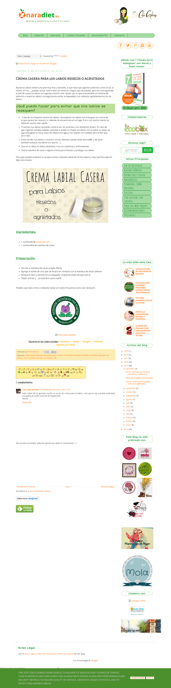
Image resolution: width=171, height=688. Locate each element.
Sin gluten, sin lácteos (133, 199)
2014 (126, 429)
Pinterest (98, 341)
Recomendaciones (134, 210)
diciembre (130, 368)
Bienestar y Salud (55, 355)
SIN (55, 358)
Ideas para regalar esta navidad (139, 378)
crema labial (68, 355)
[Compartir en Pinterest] (55, 352)
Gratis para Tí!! (100, 35)
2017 (126, 358)
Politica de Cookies (65, 653)
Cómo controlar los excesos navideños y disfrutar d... (138, 373)
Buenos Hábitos (133, 170)
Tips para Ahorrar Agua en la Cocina (144, 300)
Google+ (86, 341)
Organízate (130, 180)
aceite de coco (43, 241)
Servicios (55, 35)
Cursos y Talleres (76, 35)
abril (128, 414)
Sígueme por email (65, 344)
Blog (25, 35)
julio (128, 403)
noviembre (131, 388)
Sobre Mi (39, 35)
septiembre (131, 395)
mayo (129, 410)
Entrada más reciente (26, 486)
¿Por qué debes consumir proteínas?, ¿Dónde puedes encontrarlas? (143, 288)
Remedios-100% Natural (133, 186)
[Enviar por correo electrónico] (45, 352)
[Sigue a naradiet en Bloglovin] (27, 499)
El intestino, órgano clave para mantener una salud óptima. (143, 331)
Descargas (130, 215)
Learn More (137, 678)
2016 (126, 362)
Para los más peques (135, 206)
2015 (126, 365)
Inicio (68, 486)
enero (129, 425)
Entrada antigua (107, 486)
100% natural (30, 355)
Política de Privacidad (45, 653)
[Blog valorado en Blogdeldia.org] (136, 609)
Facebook (64, 341)
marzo (129, 417)
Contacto (119, 35)
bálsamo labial (42, 355)
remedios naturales (81, 355)
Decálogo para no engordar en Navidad (143, 271)
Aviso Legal (29, 653)
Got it (150, 678)
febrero (129, 421)
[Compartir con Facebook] (52, 352)
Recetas (128, 193)
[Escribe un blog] (47, 352)
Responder (27, 402)
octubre (129, 392)
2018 (126, 354)
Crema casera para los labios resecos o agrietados (138, 382)
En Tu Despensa (133, 166)
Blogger (94, 660)
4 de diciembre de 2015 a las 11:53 (55, 389)
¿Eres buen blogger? (136, 614)
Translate (63, 56)
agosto (129, 399)
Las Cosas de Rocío (30, 389)
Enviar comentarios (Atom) (39, 491)
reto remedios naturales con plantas (38, 358)
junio (128, 406)
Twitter (75, 341)
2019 (126, 351)
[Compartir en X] (50, 352)
